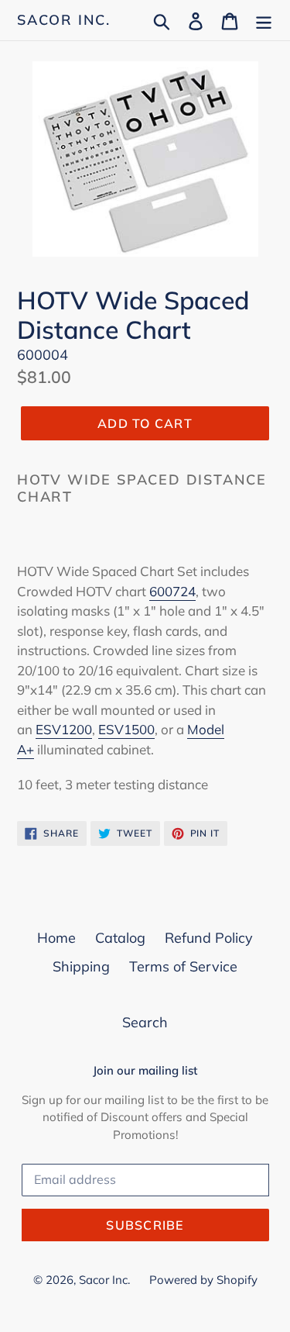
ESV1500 (126, 729)
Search (145, 1022)
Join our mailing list (145, 1071)
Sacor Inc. (64, 20)
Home (56, 938)
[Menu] (264, 20)
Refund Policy (209, 938)
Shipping (81, 966)
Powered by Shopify (203, 1279)
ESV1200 (64, 729)
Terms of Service (183, 966)
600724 (172, 591)
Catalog (120, 938)
